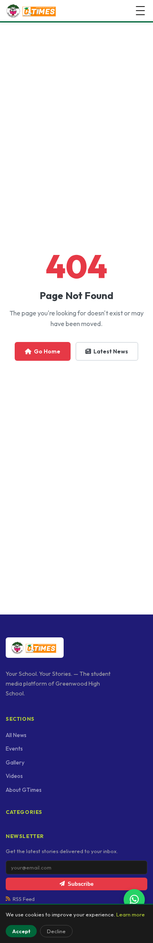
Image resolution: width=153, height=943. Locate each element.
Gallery (15, 762)
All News (16, 735)
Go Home (47, 351)
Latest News (110, 351)
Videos (14, 776)
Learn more (130, 914)
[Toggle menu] (140, 10)
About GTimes (24, 789)
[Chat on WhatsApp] (134, 899)
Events (14, 748)
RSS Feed (24, 899)
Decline (56, 931)
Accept (21, 931)
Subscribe (80, 884)
